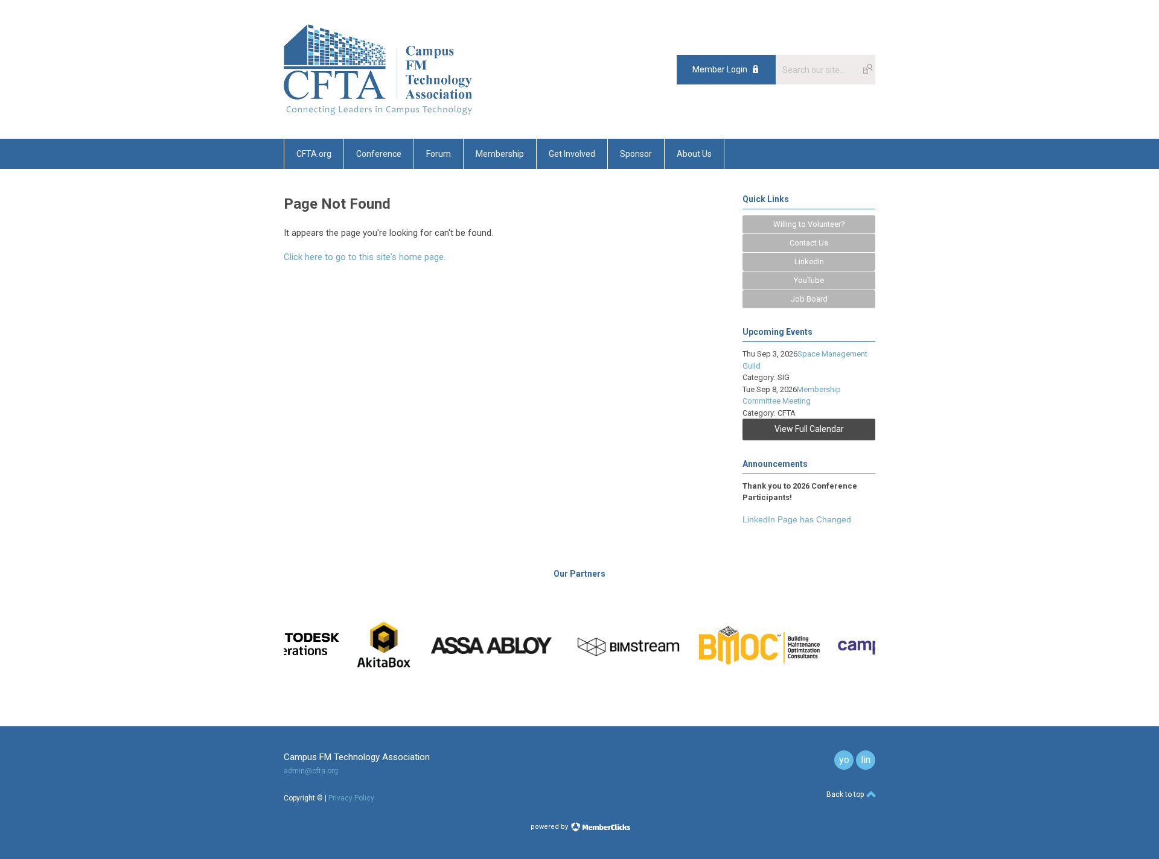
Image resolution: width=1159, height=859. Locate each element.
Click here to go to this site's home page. (364, 257)
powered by (550, 827)
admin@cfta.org (311, 771)
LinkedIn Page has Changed (796, 519)
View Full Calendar (809, 429)
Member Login (719, 69)
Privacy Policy (351, 798)
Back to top (846, 794)
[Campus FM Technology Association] (378, 111)
